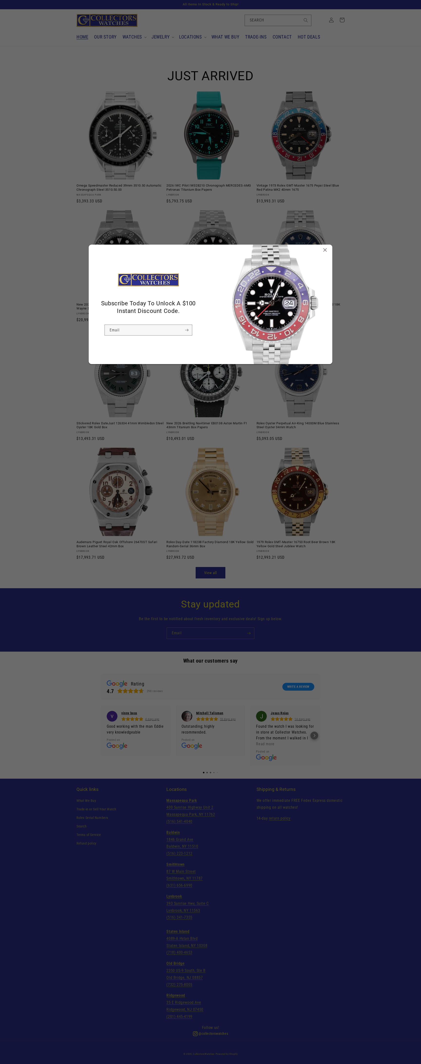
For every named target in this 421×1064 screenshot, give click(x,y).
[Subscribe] (186, 330)
